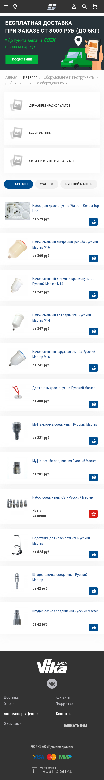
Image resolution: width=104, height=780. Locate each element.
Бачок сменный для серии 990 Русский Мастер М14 (61, 317)
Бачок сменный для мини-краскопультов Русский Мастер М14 (63, 281)
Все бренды (18, 184)
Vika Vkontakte (52, 684)
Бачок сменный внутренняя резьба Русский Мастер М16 (65, 244)
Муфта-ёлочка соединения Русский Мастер (64, 424)
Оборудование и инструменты (70, 77)
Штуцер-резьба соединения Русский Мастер (65, 611)
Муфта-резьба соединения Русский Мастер (64, 461)
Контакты (63, 697)
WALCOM (46, 184)
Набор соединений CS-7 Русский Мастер (62, 497)
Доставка (11, 697)
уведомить (93, 514)
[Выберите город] (15, 6)
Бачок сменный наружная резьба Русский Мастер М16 (63, 354)
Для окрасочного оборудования (37, 83)
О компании (12, 724)
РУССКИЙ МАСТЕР (78, 184)
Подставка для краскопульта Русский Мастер (61, 540)
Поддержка (64, 704)
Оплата (9, 704)
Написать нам (74, 725)
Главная (10, 77)
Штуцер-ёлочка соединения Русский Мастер (60, 577)
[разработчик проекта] (52, 770)
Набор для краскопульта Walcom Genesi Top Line (65, 208)
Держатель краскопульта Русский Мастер (63, 388)
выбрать (93, 222)
